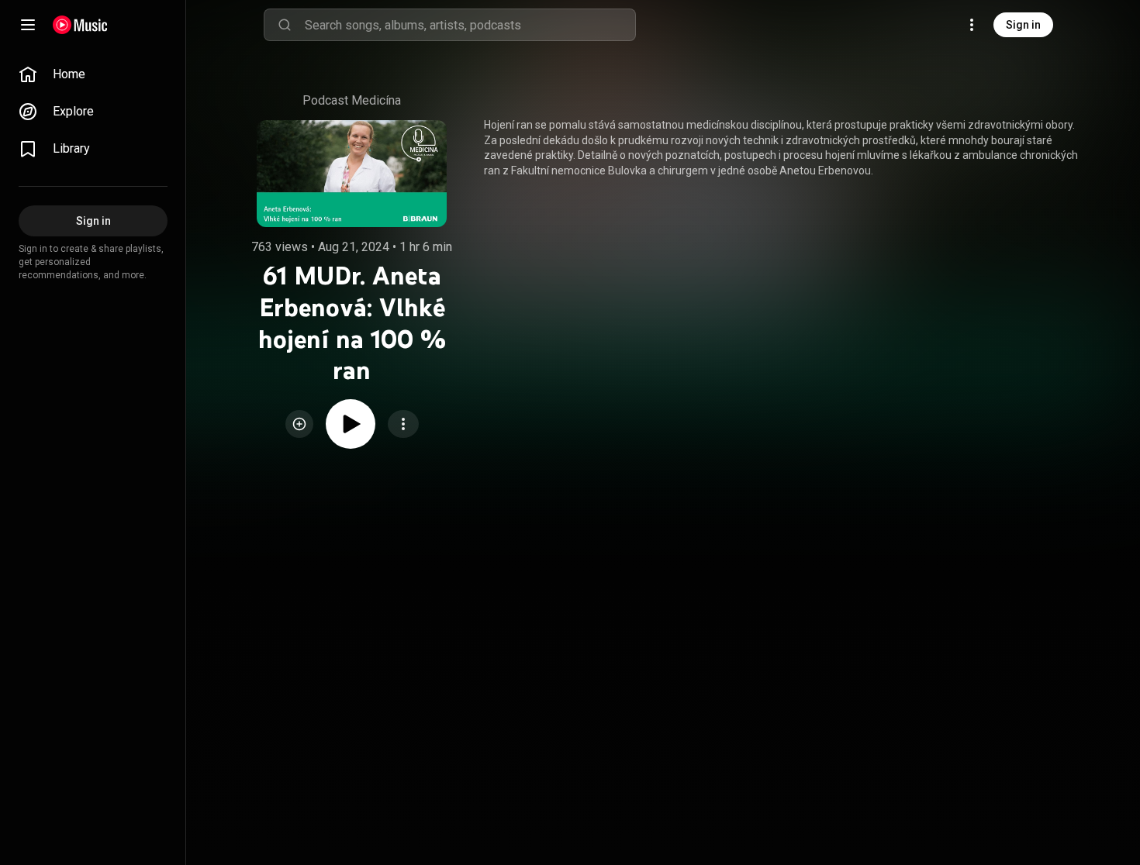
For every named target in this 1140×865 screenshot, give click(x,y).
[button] (299, 424)
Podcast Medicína (351, 100)
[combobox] (470, 24)
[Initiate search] (284, 24)
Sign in (1023, 25)
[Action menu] (403, 423)
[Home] (80, 25)
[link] (93, 74)
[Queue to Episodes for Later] (299, 424)
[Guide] (28, 25)
